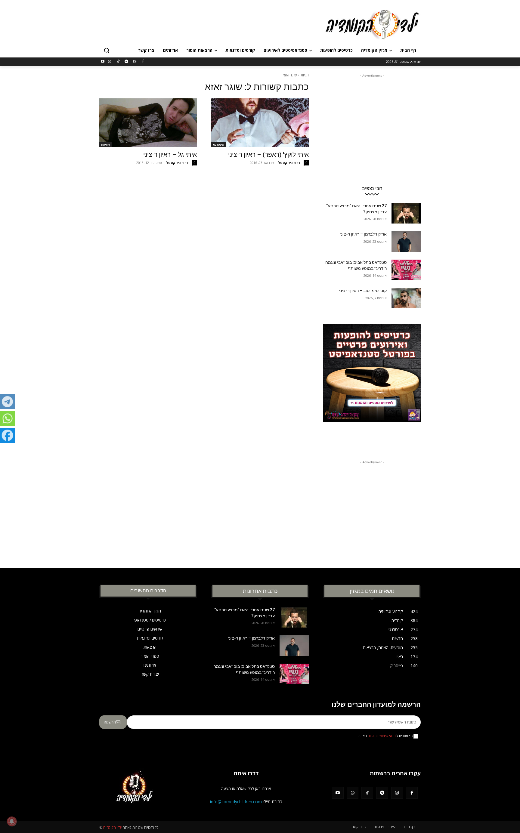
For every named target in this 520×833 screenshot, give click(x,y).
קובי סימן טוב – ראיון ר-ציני (363, 290)
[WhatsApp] (109, 61)
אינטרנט (218, 144)
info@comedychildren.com (236, 801)
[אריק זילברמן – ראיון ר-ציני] (406, 241)
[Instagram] (134, 61)
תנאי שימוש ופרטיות (382, 736)
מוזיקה (105, 144)
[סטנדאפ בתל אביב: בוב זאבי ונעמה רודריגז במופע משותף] (406, 270)
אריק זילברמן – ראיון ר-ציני (363, 234)
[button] (106, 50)
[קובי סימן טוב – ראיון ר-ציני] (406, 298)
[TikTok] (118, 61)
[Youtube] (102, 61)
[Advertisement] (214, 23)
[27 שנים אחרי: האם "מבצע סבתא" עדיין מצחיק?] (406, 213)
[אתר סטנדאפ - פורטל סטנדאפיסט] (372, 384)
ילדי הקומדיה (112, 827)
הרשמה (110, 722)
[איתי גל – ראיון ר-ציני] (148, 122)
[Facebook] (143, 61)
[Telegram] (126, 61)
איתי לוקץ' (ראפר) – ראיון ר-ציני (268, 154)
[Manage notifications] (12, 821)
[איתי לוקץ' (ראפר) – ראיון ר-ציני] (260, 122)
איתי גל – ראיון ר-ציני (170, 154)
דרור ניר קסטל (289, 162)
